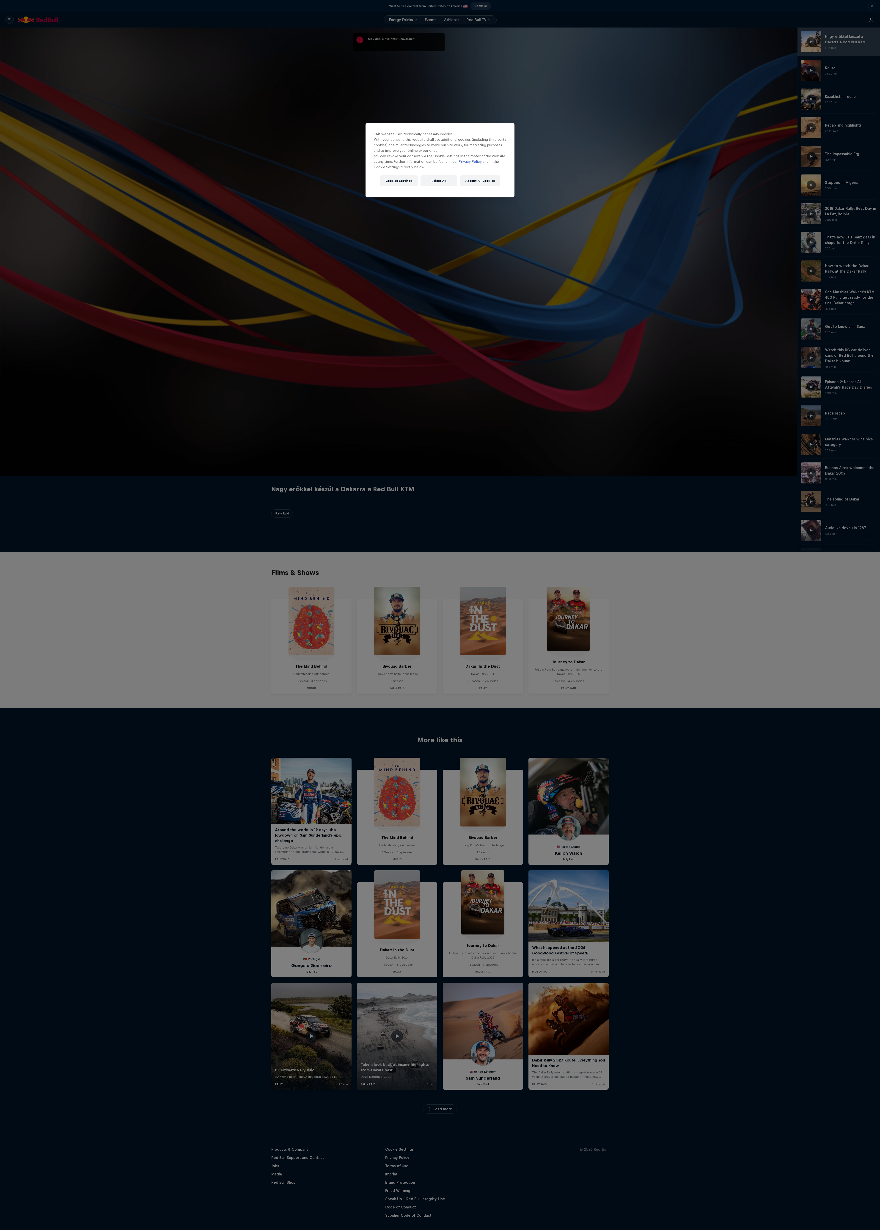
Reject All (439, 180)
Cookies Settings (398, 180)
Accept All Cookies (480, 180)
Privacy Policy (470, 161)
